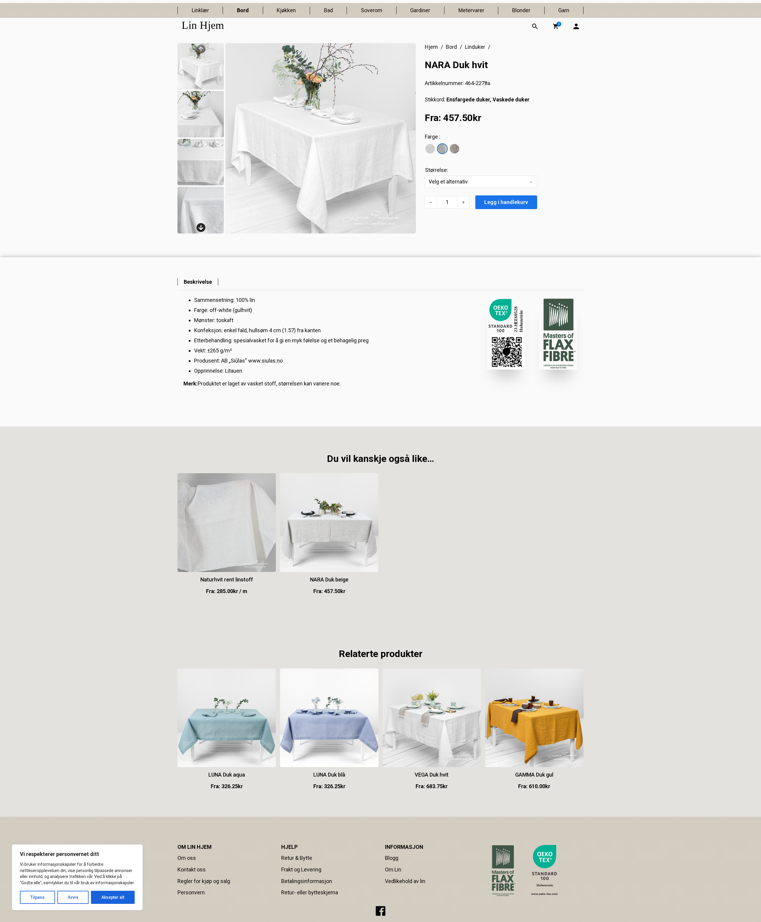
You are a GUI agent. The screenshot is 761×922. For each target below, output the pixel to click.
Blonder (521, 10)
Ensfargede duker (468, 99)
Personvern (191, 892)
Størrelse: (436, 170)
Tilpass (37, 897)
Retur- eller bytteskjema (309, 892)
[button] (555, 26)
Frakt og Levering (301, 869)
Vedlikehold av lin (405, 881)
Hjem (431, 47)
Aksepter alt (112, 897)
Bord (243, 10)
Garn (563, 10)
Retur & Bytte (296, 858)
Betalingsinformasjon (306, 881)
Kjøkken (286, 10)
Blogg (391, 858)
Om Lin (393, 869)
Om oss (186, 858)
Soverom (371, 10)
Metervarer (471, 10)
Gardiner (420, 10)
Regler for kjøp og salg (203, 881)
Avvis (73, 897)
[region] (77, 877)
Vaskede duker (511, 99)
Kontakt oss (191, 869)
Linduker (475, 47)
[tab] (197, 282)
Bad (328, 10)
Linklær (200, 10)
